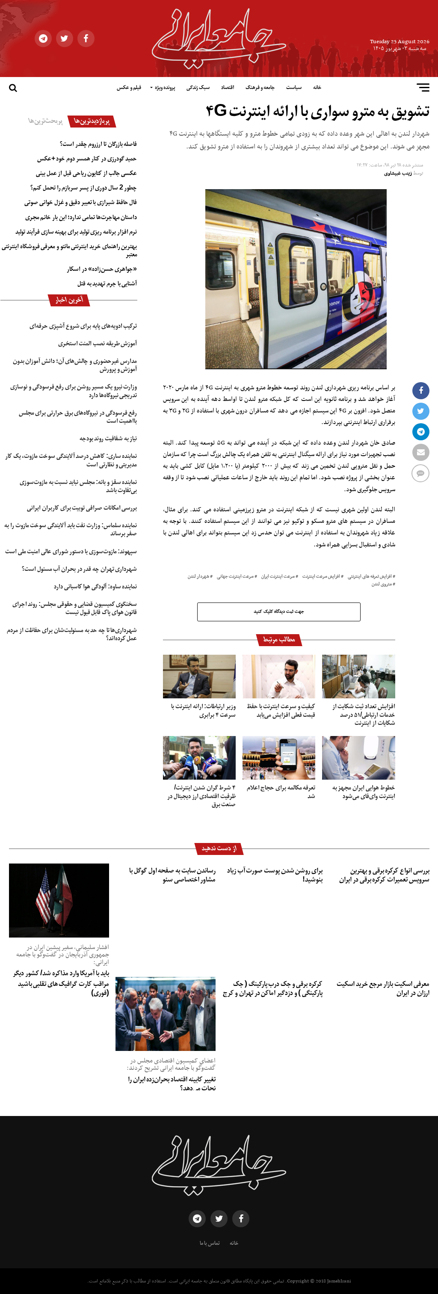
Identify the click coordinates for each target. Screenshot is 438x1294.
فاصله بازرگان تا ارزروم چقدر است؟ (98, 144)
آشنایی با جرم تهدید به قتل (107, 283)
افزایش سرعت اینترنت (321, 577)
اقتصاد (227, 87)
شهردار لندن (198, 577)
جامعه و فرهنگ (260, 87)
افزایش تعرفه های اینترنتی (370, 577)
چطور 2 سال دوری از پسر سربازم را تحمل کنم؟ (83, 188)
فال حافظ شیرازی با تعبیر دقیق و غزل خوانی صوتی (80, 202)
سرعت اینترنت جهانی (235, 577)
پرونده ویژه (165, 87)
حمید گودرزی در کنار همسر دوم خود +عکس (87, 158)
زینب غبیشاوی (398, 173)
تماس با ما (210, 1243)
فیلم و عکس (129, 87)
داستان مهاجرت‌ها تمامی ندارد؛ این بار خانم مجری (81, 217)
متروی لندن (382, 585)
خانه (317, 87)
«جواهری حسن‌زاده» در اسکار (102, 269)
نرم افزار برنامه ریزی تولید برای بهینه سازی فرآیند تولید (76, 232)
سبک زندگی (198, 87)
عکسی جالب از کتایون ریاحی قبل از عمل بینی (86, 173)
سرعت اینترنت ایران (278, 577)
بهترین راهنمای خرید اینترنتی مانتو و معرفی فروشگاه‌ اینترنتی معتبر (69, 250)
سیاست (294, 87)
